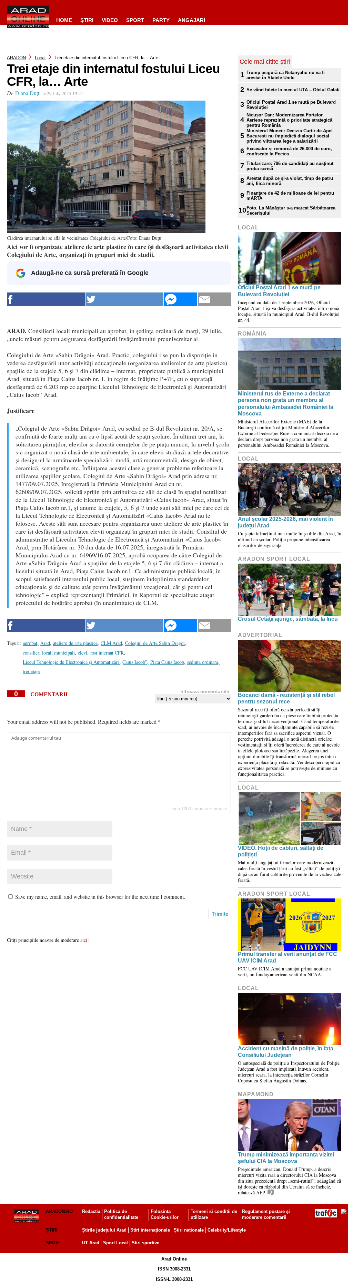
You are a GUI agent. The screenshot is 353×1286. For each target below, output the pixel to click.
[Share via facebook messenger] (180, 299)
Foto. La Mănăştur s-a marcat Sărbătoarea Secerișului (290, 210)
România (252, 334)
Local (40, 57)
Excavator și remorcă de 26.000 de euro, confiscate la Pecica (289, 151)
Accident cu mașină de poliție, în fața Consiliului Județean (285, 1052)
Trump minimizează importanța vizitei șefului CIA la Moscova (286, 1158)
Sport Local (115, 1242)
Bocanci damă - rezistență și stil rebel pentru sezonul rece (286, 698)
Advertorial (260, 635)
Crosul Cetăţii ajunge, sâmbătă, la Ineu (288, 619)
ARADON (16, 57)
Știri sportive (145, 1242)
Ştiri (86, 20)
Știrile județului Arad (104, 1230)
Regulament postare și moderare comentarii (266, 1214)
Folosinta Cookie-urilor (165, 1214)
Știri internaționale (150, 1230)
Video (110, 20)
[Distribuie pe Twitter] (124, 299)
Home (64, 20)
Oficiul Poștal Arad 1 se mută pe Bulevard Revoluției (291, 105)
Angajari (191, 20)
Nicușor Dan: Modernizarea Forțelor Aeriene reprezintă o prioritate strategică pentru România (289, 120)
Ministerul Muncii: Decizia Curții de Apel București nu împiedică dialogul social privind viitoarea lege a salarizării (289, 136)
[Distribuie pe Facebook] (46, 299)
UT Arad (90, 1242)
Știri (52, 1230)
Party (161, 20)
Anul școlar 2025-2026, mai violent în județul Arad (285, 522)
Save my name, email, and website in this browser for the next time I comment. (100, 896)
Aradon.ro (59, 1211)
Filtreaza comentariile (204, 691)
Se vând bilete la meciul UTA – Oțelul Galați (293, 89)
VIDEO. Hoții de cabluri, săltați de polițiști (280, 851)
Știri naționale (189, 1230)
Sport (135, 20)
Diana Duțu (28, 92)
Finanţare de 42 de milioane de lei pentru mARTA (290, 196)
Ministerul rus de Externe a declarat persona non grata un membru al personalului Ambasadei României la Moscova (285, 403)
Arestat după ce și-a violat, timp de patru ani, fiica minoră (289, 181)
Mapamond (256, 1094)
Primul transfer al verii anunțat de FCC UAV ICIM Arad (287, 957)
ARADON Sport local (274, 559)
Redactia (91, 1211)
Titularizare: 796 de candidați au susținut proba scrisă (289, 166)
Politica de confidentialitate (121, 1214)
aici (83, 940)
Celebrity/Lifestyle (227, 1230)
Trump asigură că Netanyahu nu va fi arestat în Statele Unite (285, 75)
